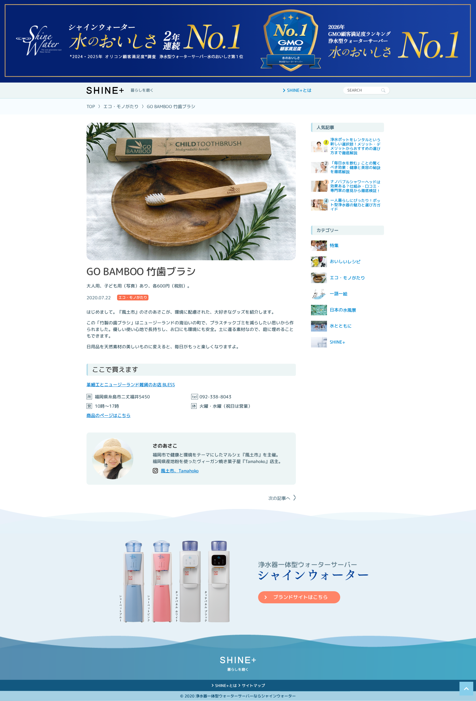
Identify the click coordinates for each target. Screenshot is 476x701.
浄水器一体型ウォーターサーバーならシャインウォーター (246, 696)
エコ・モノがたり (121, 106)
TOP (90, 106)
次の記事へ (279, 498)
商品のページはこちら (108, 415)
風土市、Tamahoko (180, 471)
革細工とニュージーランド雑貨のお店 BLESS (130, 385)
